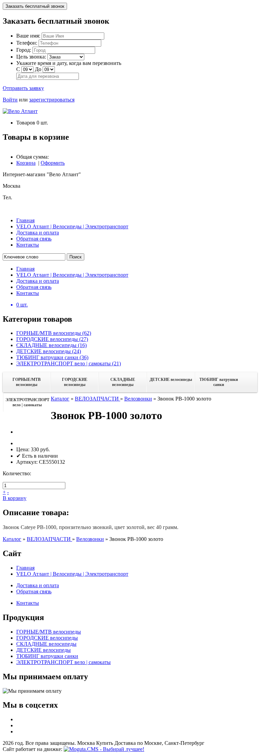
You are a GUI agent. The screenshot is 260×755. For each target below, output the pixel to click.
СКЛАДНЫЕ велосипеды (122, 382)
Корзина (26, 163)
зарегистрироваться (51, 99)
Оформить (53, 163)
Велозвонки (138, 399)
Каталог (60, 399)
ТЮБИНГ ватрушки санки (218, 382)
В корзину (14, 498)
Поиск (75, 256)
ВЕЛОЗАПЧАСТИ (97, 399)
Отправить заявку (23, 88)
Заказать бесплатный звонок (34, 6)
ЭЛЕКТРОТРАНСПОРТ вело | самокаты (27, 402)
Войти (10, 99)
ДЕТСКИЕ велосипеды (171, 379)
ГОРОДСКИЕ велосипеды (74, 382)
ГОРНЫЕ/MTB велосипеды (27, 382)
